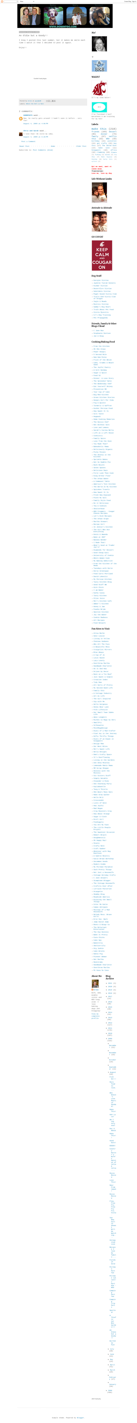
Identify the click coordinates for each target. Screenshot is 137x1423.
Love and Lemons (101, 427)
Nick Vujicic (106, 157)
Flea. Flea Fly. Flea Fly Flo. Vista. (113, 1208)
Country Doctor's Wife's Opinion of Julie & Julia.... (113, 1159)
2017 (110, 997)
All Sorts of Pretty (103, 685)
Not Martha (99, 959)
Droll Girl (99, 819)
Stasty (97, 843)
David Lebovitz (101, 577)
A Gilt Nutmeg (100, 370)
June (112, 1354)
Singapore (96, 150)
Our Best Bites (101, 746)
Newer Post (24, 146)
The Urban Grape (101, 519)
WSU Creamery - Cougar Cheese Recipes (104, 512)
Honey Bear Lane (101, 707)
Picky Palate (100, 452)
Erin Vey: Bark (101, 919)
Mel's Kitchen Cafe (103, 601)
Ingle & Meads (100, 301)
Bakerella (98, 943)
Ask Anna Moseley (102, 763)
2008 (110, 1391)
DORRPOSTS (27, 115)
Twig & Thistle (101, 789)
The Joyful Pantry (102, 367)
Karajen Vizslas (101, 280)
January (112, 1384)
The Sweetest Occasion (104, 832)
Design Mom (99, 744)
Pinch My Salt (100, 498)
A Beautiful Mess (102, 647)
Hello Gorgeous (101, 704)
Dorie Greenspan (101, 571)
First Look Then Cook (104, 473)
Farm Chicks (99, 937)
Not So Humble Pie (102, 462)
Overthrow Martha (102, 663)
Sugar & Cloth (100, 817)
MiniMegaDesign (101, 728)
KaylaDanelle (100, 787)
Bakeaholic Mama (101, 447)
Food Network (100, 623)
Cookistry (98, 436)
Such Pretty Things (103, 870)
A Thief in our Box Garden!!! (113, 1321)
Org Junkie (99, 948)
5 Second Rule (100, 354)
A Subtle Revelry (102, 856)
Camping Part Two (113, 1293)
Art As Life (99, 696)
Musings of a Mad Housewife (102, 911)
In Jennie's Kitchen (103, 527)
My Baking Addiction (103, 561)
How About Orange (102, 814)
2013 (110, 1018)
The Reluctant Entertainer (100, 928)
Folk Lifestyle (101, 710)
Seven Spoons (100, 468)
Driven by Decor (101, 672)
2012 (110, 1023)
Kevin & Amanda (101, 534)
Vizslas (94, 159)
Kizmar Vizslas (101, 286)
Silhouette (99, 725)
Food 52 (97, 376)
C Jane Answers (101, 878)
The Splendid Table (103, 381)
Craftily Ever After (103, 886)
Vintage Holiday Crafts (105, 875)
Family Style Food (102, 500)
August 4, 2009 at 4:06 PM (35, 124)
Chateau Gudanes (101, 641)
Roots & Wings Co (102, 925)
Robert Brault (100, 835)
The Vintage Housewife (104, 883)
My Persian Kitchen (103, 579)
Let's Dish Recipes (103, 516)
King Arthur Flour (102, 476)
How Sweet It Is (101, 411)
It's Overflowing (102, 757)
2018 (110, 993)
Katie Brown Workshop (104, 859)
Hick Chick (99, 587)
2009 (110, 1039)
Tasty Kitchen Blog (103, 582)
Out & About (113, 1130)
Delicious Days (101, 470)
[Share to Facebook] (53, 101)
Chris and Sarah (31, 131)
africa (114, 150)
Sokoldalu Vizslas (102, 291)
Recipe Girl (99, 524)
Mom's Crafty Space (103, 755)
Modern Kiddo (100, 864)
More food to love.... (113, 1086)
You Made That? (101, 444)
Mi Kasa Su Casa (101, 970)
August (113, 1072)
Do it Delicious (101, 503)
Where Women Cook (102, 558)
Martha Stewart (101, 522)
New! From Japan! (113, 1188)
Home (53, 146)
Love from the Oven (103, 441)
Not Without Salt (102, 425)
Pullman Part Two (113, 1270)
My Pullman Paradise (103, 867)
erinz (96, 990)
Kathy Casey (99, 593)
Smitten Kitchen (101, 612)
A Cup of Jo (99, 655)
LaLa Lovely (99, 661)
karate (107, 154)
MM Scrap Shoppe (101, 768)
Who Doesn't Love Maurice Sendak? (113, 1099)
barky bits (107, 159)
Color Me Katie (101, 904)
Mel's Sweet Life (102, 749)
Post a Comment (28, 142)
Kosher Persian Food (103, 408)
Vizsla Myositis (101, 312)
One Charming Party (103, 784)
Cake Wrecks (99, 951)
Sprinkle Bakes (101, 459)
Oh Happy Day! (100, 840)
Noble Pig (98, 954)
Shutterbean (99, 509)
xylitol (94, 161)
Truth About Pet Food (104, 310)
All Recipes (99, 620)
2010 (110, 1033)
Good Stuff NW (100, 585)
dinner (104, 134)
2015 (110, 1007)
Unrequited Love (113, 1242)
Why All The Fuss (102, 644)
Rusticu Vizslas (101, 304)
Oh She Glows (100, 349)
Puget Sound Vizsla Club (105, 294)
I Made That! (100, 543)
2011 (110, 1028)
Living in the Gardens (104, 760)
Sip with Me (99, 702)
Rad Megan (98, 808)
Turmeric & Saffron (103, 406)
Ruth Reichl (99, 465)
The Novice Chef (101, 422)
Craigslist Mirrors (103, 650)
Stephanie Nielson (102, 333)
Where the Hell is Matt (35, 104)
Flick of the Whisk (103, 360)
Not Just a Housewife (104, 872)
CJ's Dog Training (102, 315)
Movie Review (113, 1175)
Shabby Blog (99, 894)
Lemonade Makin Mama (103, 765)
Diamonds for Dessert (104, 550)
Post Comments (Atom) (43, 150)
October (112, 1060)
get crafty (102, 143)
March (112, 1370)
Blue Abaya (99, 652)
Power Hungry (100, 352)
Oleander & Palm (101, 781)
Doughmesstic (100, 838)
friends (95, 132)
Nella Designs (100, 752)
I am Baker (99, 590)
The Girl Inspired (102, 699)
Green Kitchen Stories (104, 397)
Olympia (114, 152)
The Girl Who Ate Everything (102, 531)
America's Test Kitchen (105, 484)
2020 (110, 987)
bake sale (104, 148)
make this (99, 129)
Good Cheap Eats (101, 553)
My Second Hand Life (103, 688)
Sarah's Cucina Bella (104, 430)
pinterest (112, 141)
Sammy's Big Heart (102, 307)
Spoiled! (113, 1311)
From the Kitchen (102, 346)
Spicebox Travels (102, 489)
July (112, 1349)
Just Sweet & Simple (103, 677)
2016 (110, 1002)
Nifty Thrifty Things (104, 736)
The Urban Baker (101, 479)
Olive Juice (99, 598)
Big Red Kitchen (101, 395)
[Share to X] (51, 101)
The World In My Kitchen (105, 487)
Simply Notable (101, 778)
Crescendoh (99, 800)
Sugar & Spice (100, 373)
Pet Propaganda (101, 318)
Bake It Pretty (101, 935)
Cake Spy (98, 940)
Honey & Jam (99, 607)
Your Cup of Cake (102, 392)
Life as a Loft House (104, 433)
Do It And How (100, 669)
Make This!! (113, 1135)
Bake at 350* (100, 537)
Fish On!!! (113, 1078)
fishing (98, 154)
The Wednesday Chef (103, 384)
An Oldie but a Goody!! (113, 1334)
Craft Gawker (100, 849)
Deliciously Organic (103, 449)
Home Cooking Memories (104, 419)
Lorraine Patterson (103, 889)
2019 (110, 990)
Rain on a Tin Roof (103, 674)
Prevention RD (100, 389)
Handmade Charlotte (103, 666)
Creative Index (101, 680)
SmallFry (98, 723)
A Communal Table (102, 481)
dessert (113, 132)
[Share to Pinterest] (55, 101)
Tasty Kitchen (100, 596)
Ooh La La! (113, 1116)
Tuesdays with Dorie (103, 568)
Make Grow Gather (102, 795)
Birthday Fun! (113, 1343)
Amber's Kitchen (101, 604)
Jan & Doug (99, 336)
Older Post (81, 146)
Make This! (113, 1110)
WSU (107, 139)
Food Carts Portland (103, 574)
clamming (101, 152)
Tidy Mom (98, 682)
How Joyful (99, 806)
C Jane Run (99, 331)
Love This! (113, 1181)
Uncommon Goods (101, 861)
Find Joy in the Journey (105, 734)
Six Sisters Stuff (102, 776)
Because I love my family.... (113, 1252)
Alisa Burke (99, 633)
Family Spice (100, 438)
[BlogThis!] (49, 101)
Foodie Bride (100, 609)
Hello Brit (99, 797)
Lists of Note (100, 803)
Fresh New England (102, 495)
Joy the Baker (100, 615)
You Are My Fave (101, 825)
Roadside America (102, 897)
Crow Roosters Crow (103, 811)
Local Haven (99, 658)
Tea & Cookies (100, 506)
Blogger (80, 1418)
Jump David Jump (101, 922)
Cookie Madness (101, 617)
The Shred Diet (109, 146)
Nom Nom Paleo (100, 357)
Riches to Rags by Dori (105, 720)
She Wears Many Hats (103, 792)
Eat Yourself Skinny (103, 386)
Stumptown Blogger (102, 881)
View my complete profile (96, 1016)
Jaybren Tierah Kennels (105, 283)
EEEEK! (113, 1146)
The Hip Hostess (101, 932)
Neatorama (98, 962)
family (95, 136)
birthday (96, 141)
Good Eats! (113, 1142)
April (112, 1365)
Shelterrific (100, 946)
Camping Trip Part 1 (113, 1303)
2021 (110, 983)
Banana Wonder (100, 540)
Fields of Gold (113, 1262)
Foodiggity (99, 822)
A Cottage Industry (103, 693)
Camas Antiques (101, 907)
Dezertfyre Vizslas (103, 289)
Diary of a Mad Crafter (105, 731)
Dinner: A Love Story (104, 378)
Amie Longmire (100, 717)
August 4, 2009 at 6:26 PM (35, 137)
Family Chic (99, 691)
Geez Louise (99, 636)
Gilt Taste (99, 414)
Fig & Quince (100, 403)
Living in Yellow (102, 639)
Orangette (98, 892)
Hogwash (97, 417)
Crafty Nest (99, 846)
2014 (110, 1012)
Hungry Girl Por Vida (104, 400)
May (111, 1359)
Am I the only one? (112, 1122)
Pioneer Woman (100, 957)
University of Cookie (104, 555)
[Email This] (47, 101)
